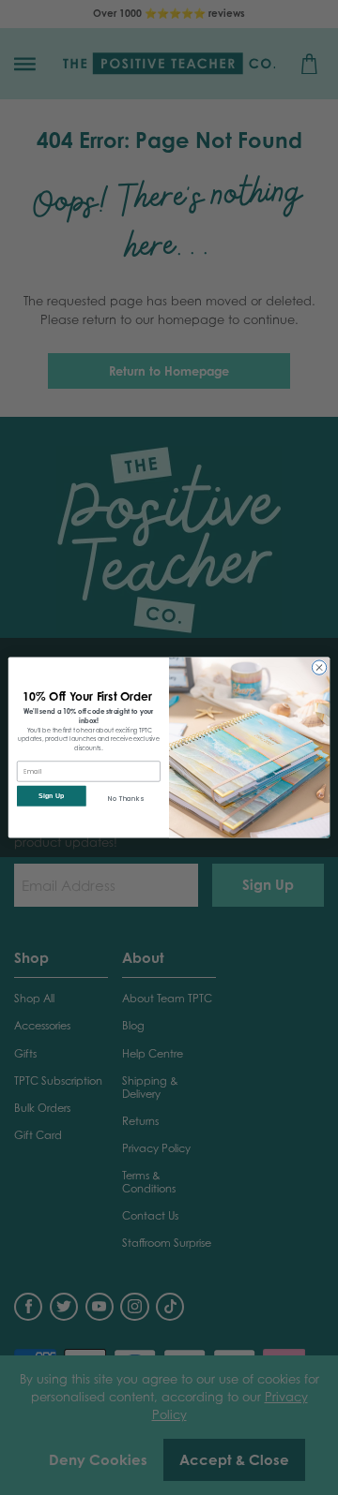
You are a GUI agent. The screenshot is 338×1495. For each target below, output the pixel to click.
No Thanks (125, 798)
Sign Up (51, 795)
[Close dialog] (319, 667)
